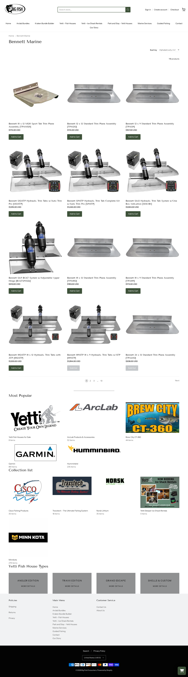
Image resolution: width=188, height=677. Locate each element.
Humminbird (72, 463)
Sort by (153, 50)
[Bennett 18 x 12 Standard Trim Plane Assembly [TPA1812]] (94, 247)
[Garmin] (35, 452)
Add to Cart (16, 137)
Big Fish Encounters (89, 670)
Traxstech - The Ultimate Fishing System (70, 510)
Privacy (12, 618)
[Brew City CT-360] (152, 417)
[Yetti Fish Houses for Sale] (35, 418)
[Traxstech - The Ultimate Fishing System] (72, 486)
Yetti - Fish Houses (67, 23)
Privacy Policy (99, 651)
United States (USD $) (92, 658)
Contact (178, 23)
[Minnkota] (28, 537)
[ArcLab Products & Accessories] (94, 407)
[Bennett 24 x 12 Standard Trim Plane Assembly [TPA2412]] (152, 324)
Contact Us (101, 607)
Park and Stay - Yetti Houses (120, 23)
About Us (100, 610)
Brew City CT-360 (133, 437)
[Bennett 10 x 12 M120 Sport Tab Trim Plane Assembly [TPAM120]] (35, 93)
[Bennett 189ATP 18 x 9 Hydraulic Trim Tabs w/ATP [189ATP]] (94, 325)
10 (101, 381)
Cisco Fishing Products (18, 510)
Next (177, 380)
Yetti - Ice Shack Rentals (91, 23)
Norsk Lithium (102, 510)
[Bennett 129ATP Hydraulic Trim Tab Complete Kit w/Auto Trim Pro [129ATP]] (94, 171)
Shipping (12, 606)
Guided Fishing (163, 23)
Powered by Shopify (104, 670)
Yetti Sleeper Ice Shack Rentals (153, 510)
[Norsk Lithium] (116, 482)
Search (86, 651)
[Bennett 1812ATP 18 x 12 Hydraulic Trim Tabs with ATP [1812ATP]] (35, 325)
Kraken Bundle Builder (44, 23)
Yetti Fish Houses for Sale (20, 437)
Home (8, 23)
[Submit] (127, 9)
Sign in (148, 9)
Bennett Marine (23, 36)
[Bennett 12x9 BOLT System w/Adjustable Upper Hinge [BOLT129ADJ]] (35, 248)
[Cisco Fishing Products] (28, 491)
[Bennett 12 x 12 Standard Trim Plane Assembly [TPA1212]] (94, 93)
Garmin (12, 463)
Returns (12, 612)
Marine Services (145, 23)
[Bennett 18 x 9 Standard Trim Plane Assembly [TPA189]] (152, 247)
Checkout (174, 9)
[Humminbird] (94, 449)
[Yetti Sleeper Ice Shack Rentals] (159, 492)
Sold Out (73, 368)
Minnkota (13, 560)
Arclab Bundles (23, 23)
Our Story (94, 27)
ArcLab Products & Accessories (81, 437)
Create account (160, 9)
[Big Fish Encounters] (15, 9)
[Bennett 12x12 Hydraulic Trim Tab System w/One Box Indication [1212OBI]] (152, 171)
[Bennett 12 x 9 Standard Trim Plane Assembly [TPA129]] (152, 93)
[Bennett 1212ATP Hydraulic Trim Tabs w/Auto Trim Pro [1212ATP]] (35, 171)
